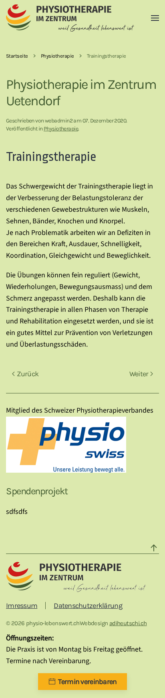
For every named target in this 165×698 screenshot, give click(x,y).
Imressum (21, 605)
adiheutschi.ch (128, 623)
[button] (155, 18)
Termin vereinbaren (87, 681)
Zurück (28, 373)
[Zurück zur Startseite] (70, 18)
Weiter (139, 373)
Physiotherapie (61, 128)
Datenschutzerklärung (88, 605)
